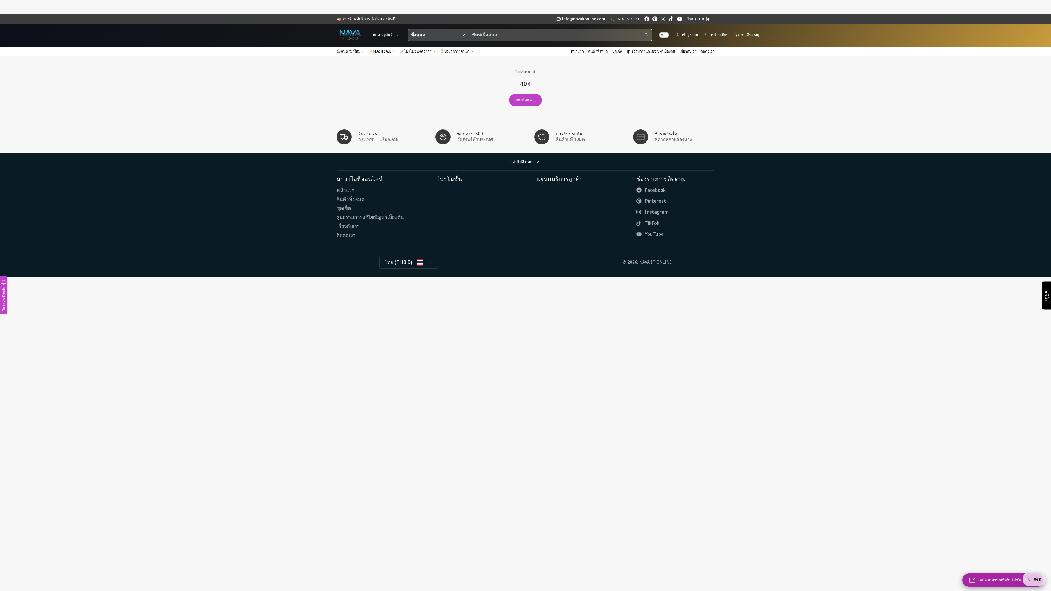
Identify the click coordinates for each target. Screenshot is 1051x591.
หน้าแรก (577, 51)
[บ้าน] (350, 35)
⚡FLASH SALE (380, 51)
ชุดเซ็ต (617, 51)
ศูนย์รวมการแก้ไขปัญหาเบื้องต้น (651, 51)
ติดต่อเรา (707, 51)
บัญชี (686, 35)
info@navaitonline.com (583, 18)
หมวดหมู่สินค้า (384, 34)
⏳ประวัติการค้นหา (455, 51)
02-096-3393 (627, 18)
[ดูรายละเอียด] (377, 137)
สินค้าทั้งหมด (598, 51)
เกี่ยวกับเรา (688, 51)
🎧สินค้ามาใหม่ (348, 51)
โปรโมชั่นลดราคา (418, 51)
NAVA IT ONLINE (655, 262)
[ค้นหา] (646, 35)
